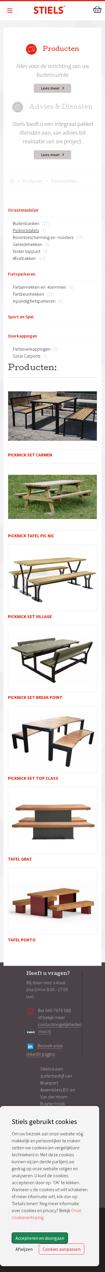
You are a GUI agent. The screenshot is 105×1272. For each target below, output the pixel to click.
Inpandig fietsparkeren (34, 301)
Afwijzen (24, 1249)
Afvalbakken (24, 258)
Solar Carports (26, 356)
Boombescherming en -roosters (43, 237)
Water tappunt (26, 251)
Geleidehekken (27, 244)
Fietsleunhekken (28, 294)
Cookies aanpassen (61, 1249)
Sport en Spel (21, 317)
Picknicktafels (64, 181)
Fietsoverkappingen (31, 349)
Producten (33, 181)
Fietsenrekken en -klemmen (39, 287)
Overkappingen (22, 336)
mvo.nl (44, 1031)
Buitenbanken (26, 223)
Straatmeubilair (23, 210)
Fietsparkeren (21, 274)
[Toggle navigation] (10, 10)
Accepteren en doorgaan (39, 1238)
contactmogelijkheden (60, 1024)
